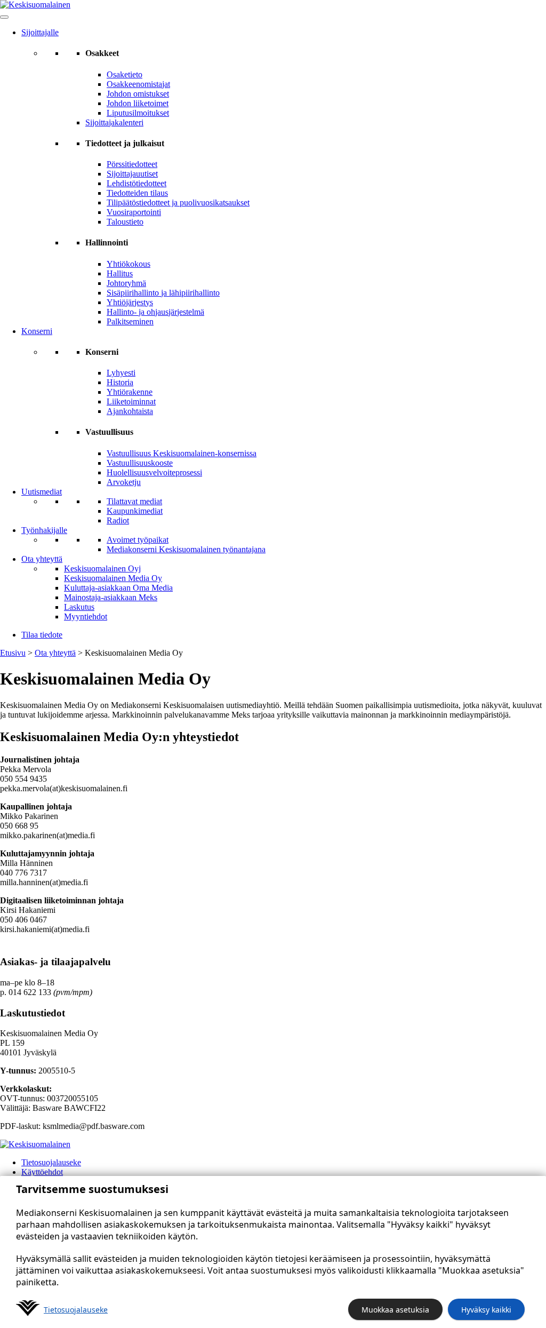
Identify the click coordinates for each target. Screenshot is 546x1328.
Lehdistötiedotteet (136, 183)
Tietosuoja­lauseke (76, 1310)
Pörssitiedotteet (132, 164)
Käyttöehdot (42, 1171)
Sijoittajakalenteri (114, 122)
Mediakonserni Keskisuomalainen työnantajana (186, 549)
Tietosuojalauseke (51, 1162)
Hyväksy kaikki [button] (486, 1310)
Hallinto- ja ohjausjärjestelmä (155, 311)
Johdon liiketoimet (137, 103)
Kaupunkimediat (135, 510)
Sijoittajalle (40, 32)
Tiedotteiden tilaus (137, 192)
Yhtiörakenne (129, 391)
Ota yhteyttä (41, 558)
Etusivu (13, 652)
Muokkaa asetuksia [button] (395, 1310)
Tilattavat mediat (134, 501)
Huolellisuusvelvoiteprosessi (154, 472)
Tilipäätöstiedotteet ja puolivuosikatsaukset (178, 202)
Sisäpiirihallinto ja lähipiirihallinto (163, 292)
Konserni (36, 331)
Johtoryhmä (126, 283)
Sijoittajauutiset (132, 173)
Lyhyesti (121, 372)
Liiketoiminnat (131, 401)
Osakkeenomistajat (138, 84)
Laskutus (79, 606)
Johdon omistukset (138, 93)
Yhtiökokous (128, 263)
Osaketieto (124, 74)
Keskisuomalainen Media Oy (113, 578)
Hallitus (120, 273)
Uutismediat (41, 491)
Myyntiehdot (85, 616)
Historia (120, 382)
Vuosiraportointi (134, 212)
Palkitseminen (130, 321)
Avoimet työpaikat (137, 539)
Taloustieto (125, 221)
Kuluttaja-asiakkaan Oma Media (118, 587)
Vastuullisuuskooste (140, 462)
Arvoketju (124, 482)
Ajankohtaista (130, 411)
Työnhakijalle (44, 530)
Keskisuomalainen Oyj (102, 568)
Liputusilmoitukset (138, 112)
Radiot (118, 520)
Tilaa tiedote (41, 634)
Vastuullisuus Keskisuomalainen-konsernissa (181, 453)
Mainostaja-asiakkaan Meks (110, 597)
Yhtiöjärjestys (130, 302)
